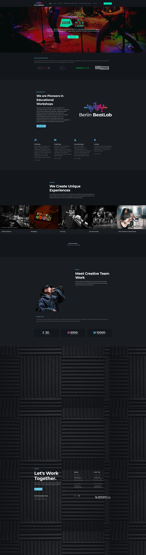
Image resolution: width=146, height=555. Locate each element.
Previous (1, 218)
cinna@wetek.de (97, 477)
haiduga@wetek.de (97, 485)
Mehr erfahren (36, 160)
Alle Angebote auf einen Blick (72, 245)
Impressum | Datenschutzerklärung (40, 499)
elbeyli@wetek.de (77, 477)
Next (144, 218)
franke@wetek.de (77, 485)
